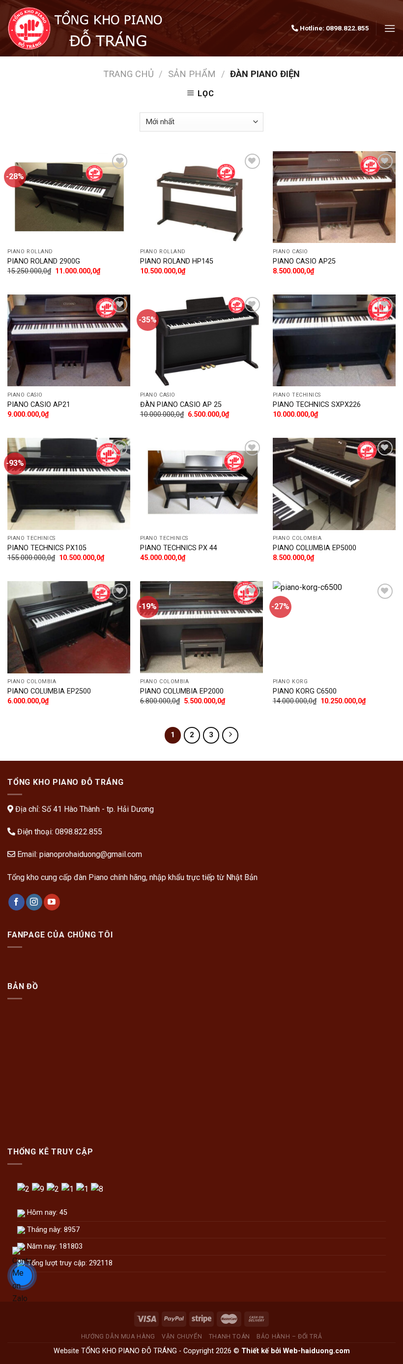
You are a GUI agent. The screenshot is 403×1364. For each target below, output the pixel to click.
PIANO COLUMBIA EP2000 (182, 691)
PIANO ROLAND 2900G (43, 261)
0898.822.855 (347, 28)
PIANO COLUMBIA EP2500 (49, 691)
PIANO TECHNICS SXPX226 (317, 405)
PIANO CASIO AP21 (38, 405)
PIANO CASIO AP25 (304, 261)
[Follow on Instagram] (34, 902)
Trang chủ (128, 74)
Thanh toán (229, 1336)
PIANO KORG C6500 (305, 691)
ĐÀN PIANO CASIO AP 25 (181, 405)
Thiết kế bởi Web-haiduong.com (295, 1351)
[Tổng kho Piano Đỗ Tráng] (87, 28)
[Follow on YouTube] (52, 902)
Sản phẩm (192, 74)
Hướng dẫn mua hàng (118, 1336)
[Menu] (390, 28)
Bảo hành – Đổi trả (289, 1336)
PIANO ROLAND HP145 (176, 261)
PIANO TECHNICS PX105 (46, 548)
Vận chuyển (182, 1336)
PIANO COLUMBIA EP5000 (314, 548)
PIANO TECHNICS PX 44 (178, 548)
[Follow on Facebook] (16, 902)
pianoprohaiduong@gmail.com (90, 854)
